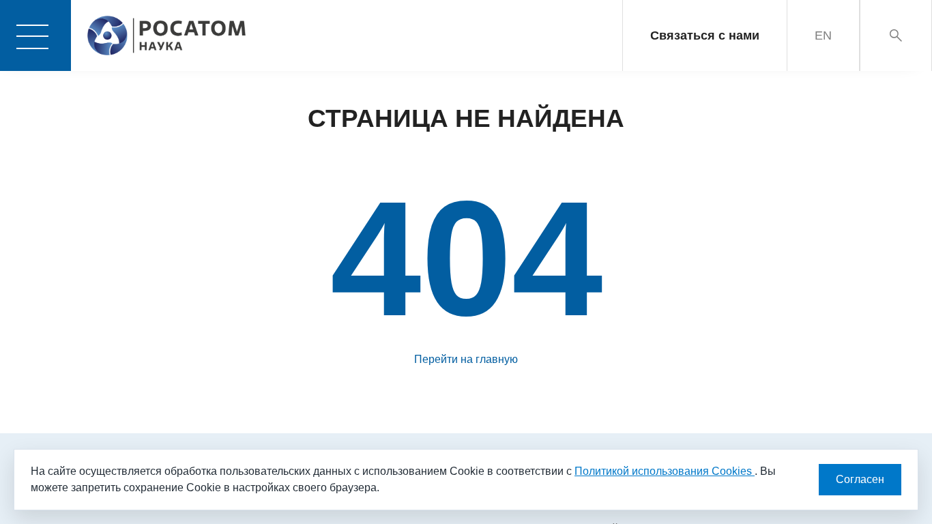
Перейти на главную (466, 359)
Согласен (860, 479)
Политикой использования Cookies (664, 471)
